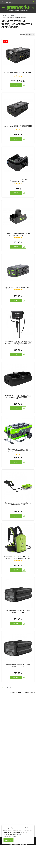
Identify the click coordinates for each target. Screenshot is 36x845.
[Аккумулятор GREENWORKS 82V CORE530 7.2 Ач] (18, 593)
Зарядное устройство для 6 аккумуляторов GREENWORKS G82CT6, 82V (18, 451)
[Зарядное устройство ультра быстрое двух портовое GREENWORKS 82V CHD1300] (18, 378)
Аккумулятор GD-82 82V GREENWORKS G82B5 (18, 127)
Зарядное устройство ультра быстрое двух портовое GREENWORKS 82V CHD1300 (18, 397)
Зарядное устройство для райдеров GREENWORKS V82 (18, 504)
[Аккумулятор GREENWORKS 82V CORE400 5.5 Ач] (18, 647)
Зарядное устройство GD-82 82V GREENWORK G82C (18, 181)
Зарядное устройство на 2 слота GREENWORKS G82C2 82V (18, 235)
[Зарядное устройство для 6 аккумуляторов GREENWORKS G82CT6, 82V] (18, 432)
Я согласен (8, 840)
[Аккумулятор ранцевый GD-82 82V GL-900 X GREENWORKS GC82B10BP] (18, 539)
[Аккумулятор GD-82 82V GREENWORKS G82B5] (18, 109)
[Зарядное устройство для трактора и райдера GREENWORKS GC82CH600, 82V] (18, 324)
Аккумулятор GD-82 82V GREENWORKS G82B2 (18, 73)
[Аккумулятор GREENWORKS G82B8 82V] (18, 270)
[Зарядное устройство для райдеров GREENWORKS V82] (18, 485)
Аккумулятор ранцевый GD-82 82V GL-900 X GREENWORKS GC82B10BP (18, 558)
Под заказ (16, 570)
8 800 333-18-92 (9, 2)
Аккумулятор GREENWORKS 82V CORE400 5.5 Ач (18, 665)
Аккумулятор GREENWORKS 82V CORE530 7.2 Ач (18, 611)
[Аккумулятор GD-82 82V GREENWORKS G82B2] (18, 55)
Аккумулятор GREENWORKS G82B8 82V (18, 287)
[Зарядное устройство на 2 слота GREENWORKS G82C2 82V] (18, 216)
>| (10, 688)
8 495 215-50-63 (9, 1)
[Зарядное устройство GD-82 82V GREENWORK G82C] (18, 162)
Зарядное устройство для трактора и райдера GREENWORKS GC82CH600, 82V (18, 343)
